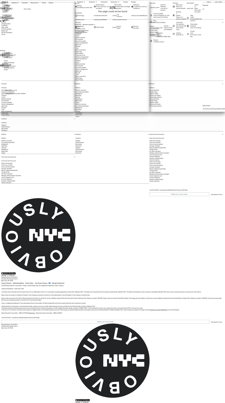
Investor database (6, 179)
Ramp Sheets (5, 114)
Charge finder (5, 172)
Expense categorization (8, 181)
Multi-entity (78, 114)
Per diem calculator (7, 174)
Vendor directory (6, 182)
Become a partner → (89, 24)
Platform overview (6, 140)
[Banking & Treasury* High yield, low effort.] (4, 17)
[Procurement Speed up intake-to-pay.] (3, 17)
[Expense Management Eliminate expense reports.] (1, 17)
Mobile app (4, 113)
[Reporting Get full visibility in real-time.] (1, 65)
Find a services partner (8, 167)
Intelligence (4, 144)
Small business (5, 127)
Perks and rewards (6, 163)
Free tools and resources (8, 161)
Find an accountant (6, 165)
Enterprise (4, 130)
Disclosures (31, 313)
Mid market (4, 128)
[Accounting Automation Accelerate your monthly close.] (3, 55)
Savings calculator (6, 168)
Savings (3, 147)
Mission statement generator (9, 170)
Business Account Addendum (158, 310)
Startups (3, 125)
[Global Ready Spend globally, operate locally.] (3, 65)
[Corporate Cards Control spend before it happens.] (1, 8)
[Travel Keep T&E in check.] (4, 8)
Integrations (78, 113)
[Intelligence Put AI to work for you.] (4, 55)
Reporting (4, 146)
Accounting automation (8, 142)
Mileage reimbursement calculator (11, 175)
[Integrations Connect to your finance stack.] (1, 55)
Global (77, 116)
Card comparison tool (7, 177)
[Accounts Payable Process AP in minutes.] (3, 8)
